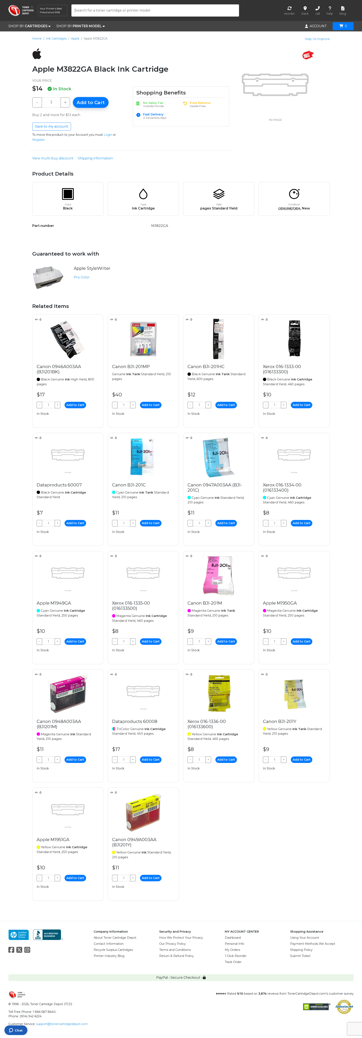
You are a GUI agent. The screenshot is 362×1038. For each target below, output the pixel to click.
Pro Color (82, 277)
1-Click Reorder (236, 956)
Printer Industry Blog (109, 956)
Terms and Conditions (175, 950)
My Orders (232, 950)
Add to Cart (91, 102)
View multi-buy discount (53, 158)
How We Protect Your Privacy (181, 938)
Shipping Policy (301, 950)
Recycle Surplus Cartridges (113, 950)
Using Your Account (304, 938)
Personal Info (234, 944)
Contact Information (109, 944)
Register (38, 140)
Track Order (233, 962)
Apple (75, 38)
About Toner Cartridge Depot (115, 938)
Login (108, 135)
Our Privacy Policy (172, 944)
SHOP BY (28, 26)
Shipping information (95, 158)
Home (37, 38)
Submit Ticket (300, 956)
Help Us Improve (317, 39)
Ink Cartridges (56, 38)
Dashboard (233, 938)
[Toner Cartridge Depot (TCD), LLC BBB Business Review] (48, 934)
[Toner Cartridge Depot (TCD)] (21, 10)
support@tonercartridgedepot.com (62, 1024)
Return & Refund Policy (176, 956)
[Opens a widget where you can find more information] (15, 1030)
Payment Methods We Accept (312, 944)
